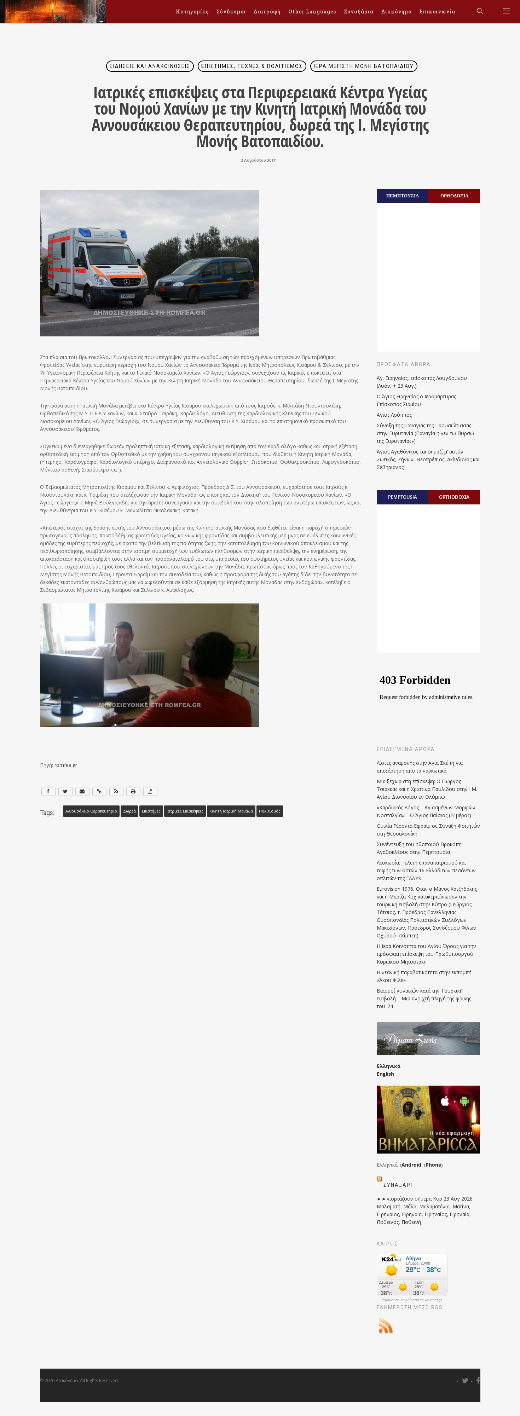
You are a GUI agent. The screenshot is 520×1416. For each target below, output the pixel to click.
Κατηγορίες (192, 11)
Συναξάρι (397, 1185)
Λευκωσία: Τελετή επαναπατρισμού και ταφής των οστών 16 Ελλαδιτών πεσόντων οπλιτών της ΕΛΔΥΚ (426, 870)
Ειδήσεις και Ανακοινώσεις (150, 66)
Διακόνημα (396, 11)
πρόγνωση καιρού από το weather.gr (412, 1300)
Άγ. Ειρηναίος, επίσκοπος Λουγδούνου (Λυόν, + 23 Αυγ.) (422, 382)
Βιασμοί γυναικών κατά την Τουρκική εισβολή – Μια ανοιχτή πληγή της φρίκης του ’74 (424, 998)
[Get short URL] (99, 791)
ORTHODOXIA (454, 497)
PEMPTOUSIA (402, 497)
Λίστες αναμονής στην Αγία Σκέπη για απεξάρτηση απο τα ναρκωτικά (420, 766)
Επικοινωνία (437, 11)
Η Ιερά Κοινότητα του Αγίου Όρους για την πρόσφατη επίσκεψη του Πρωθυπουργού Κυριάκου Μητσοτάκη (426, 954)
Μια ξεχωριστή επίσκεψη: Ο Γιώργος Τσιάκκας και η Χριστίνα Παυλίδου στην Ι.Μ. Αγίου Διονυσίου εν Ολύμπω (427, 789)
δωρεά (129, 811)
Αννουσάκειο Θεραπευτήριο (91, 811)
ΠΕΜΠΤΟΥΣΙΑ (402, 195)
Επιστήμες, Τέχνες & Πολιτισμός (252, 66)
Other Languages (312, 11)
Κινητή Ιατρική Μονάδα (231, 811)
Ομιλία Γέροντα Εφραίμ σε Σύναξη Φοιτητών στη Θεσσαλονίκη (428, 829)
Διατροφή (267, 11)
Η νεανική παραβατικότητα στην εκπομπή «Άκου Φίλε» (424, 976)
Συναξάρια (359, 11)
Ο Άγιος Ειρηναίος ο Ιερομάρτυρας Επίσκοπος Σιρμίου (416, 400)
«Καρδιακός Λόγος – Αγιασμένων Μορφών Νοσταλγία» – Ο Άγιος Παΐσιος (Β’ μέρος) (426, 811)
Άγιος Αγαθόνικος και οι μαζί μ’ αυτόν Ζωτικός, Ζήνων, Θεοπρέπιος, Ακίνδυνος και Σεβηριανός (428, 459)
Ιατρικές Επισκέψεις (185, 811)
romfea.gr (65, 765)
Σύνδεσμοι (231, 11)
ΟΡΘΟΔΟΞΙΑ (454, 195)
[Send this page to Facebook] (48, 791)
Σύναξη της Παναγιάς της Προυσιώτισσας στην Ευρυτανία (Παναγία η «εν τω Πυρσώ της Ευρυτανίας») (425, 433)
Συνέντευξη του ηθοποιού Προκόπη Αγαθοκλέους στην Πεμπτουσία (419, 848)
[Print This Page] (133, 791)
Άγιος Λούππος (394, 414)
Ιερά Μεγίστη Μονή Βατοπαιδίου (364, 66)
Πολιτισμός (270, 811)
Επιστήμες (151, 811)
